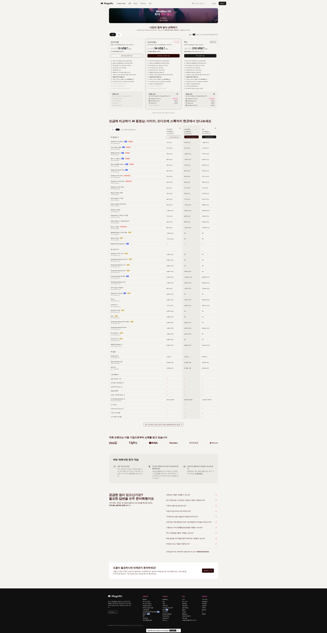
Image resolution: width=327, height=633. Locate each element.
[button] (113, 612)
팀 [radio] (119, 34)
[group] (115, 34)
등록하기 (222, 3)
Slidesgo (184, 614)
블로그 (184, 610)
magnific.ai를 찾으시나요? (189, 620)
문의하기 (206, 571)
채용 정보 (184, 605)
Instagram (204, 601)
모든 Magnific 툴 (147, 620)
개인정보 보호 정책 (167, 608)
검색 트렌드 (185, 608)
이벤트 (184, 612)
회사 (183, 596)
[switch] (194, 34)
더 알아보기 (199, 473)
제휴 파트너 (165, 618)
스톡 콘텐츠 (146, 610)
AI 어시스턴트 (146, 601)
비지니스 (164, 620)
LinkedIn (204, 605)
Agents (146, 614)
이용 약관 (165, 605)
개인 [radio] (113, 34)
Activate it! (173, 630)
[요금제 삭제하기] (180, 128)
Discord (204, 610)
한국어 (112, 612)
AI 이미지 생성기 (147, 603)
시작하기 (165, 596)
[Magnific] (115, 596)
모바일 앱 (145, 618)
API (144, 616)
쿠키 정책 (165, 612)
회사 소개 (184, 601)
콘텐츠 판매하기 (186, 616)
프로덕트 (145, 596)
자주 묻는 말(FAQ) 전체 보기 (119, 505)
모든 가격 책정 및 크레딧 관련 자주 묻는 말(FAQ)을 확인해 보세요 (162, 424)
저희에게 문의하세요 (202, 552)
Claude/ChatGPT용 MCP (151, 612)
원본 (165, 610)
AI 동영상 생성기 (147, 605)
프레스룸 (184, 618)
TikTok (204, 608)
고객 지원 (204, 599)
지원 (163, 603)
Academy (165, 599)
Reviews (184, 603)
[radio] (113, 130)
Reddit (203, 614)
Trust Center (165, 616)
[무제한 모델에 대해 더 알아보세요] (177, 94)
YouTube (204, 603)
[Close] (178, 631)
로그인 (214, 3)
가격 (150, 3)
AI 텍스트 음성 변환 (148, 608)
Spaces (145, 599)
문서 (163, 601)
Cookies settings (166, 614)
